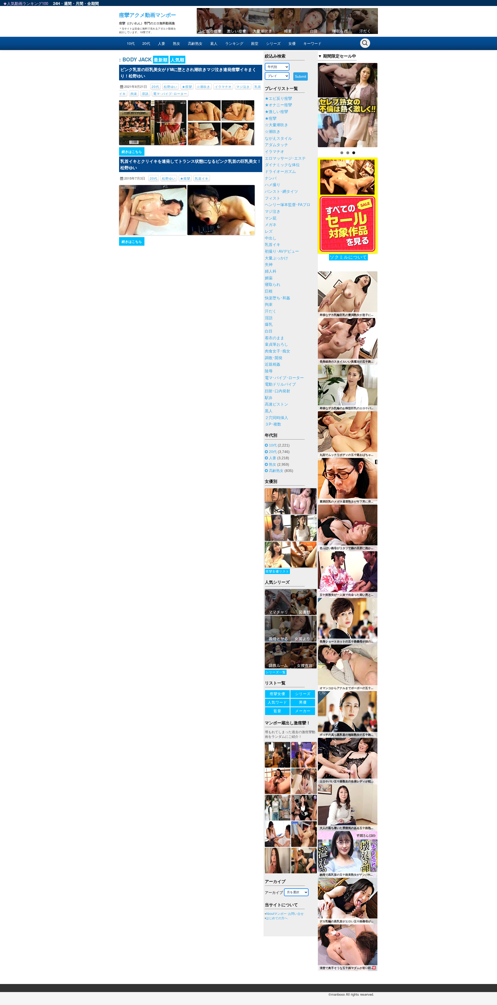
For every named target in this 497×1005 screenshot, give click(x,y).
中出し (270, 238)
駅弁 (269, 398)
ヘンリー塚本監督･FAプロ (287, 205)
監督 (277, 711)
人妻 (161, 43)
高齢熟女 (195, 43)
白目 (269, 331)
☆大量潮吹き (276, 125)
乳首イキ (201, 178)
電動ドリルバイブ (280, 384)
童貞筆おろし (276, 344)
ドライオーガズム (280, 171)
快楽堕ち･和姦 (277, 298)
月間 (79, 3)
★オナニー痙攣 (278, 105)
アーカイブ (274, 892)
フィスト (272, 198)
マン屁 (270, 218)
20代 (146, 43)
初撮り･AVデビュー (282, 251)
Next (386, 104)
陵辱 (269, 371)
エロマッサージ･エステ (285, 158)
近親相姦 (272, 364)
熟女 (176, 43)
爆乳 (269, 324)
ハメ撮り (272, 185)
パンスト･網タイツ (281, 191)
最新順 (161, 59)
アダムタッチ (276, 145)
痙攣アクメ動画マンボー (147, 14)
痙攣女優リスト (277, 571)
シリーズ (273, 43)
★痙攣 (187, 86)
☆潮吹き (203, 86)
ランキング (234, 43)
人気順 (178, 59)
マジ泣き (243, 86)
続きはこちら (132, 151)
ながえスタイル (278, 138)
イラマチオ (223, 86)
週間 (68, 3)
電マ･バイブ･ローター (170, 93)
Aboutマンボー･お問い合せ (285, 914)
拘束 (133, 93)
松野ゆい (170, 86)
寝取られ (272, 284)
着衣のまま (274, 338)
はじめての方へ (277, 918)
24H (56, 3)
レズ (269, 231)
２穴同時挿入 (276, 418)
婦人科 (270, 271)
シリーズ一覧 (276, 672)
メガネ (270, 225)
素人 (213, 43)
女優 (292, 43)
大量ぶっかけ (276, 258)
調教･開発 (273, 358)
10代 (131, 43)
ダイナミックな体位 (282, 165)
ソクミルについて (348, 257)
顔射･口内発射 (277, 391)
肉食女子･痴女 (277, 351)
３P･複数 (273, 424)
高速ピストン (276, 404)
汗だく (270, 311)
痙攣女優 (277, 694)
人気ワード (277, 702)
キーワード (312, 43)
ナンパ (270, 178)
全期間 (93, 3)
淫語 (145, 93)
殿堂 (254, 43)
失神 (269, 265)
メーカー (303, 711)
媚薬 (269, 278)
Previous (309, 104)
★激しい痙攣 (276, 112)
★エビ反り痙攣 (278, 98)
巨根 (269, 291)
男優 (303, 702)
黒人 (269, 411)
